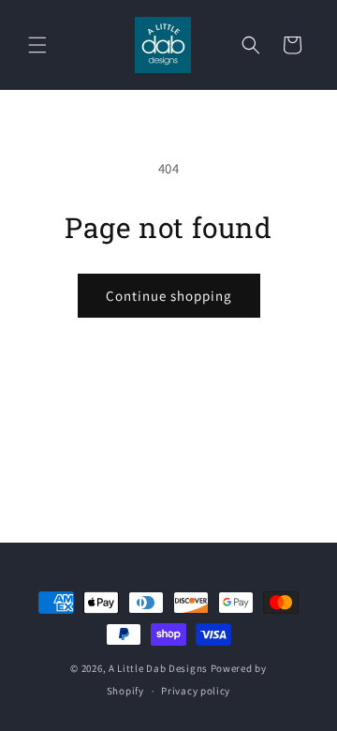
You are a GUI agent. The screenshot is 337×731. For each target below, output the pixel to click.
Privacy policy (195, 690)
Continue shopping (169, 296)
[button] (37, 45)
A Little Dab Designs (158, 668)
